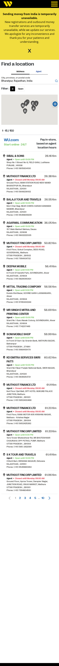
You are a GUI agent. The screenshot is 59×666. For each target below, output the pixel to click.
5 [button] (35, 498)
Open (20, 89)
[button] (48, 498)
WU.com (11, 140)
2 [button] (20, 498)
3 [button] (25, 498)
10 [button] (42, 498)
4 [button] (30, 498)
